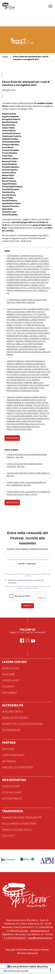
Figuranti (8, 687)
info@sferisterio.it (39, 931)
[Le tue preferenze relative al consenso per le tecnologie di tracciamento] (50, 969)
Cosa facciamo (11, 792)
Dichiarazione (11, 730)
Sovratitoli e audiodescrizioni (22, 724)
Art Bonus (9, 761)
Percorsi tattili (12, 712)
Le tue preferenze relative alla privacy (29, 966)
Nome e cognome (27, 564)
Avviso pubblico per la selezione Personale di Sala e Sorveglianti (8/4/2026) (26, 483)
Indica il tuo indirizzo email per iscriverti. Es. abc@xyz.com (27, 560)
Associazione (11, 786)
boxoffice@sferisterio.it (40, 938)
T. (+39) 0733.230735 (14, 938)
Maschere (8, 674)
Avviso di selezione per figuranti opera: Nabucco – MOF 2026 (28, 474)
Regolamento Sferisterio (19, 824)
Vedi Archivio (12, 438)
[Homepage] (9, 6)
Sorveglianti (10, 680)
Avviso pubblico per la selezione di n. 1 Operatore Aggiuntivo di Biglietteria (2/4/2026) (28, 493)
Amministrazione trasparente (22, 818)
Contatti (8, 836)
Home (5, 56)
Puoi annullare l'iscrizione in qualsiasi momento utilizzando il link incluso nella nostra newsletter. (27, 587)
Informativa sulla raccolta (15, 971)
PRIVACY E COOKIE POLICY (17, 830)
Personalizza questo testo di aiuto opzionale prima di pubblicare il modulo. (27, 575)
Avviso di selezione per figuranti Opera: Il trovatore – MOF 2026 (25, 465)
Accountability (12, 799)
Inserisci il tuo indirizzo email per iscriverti (27, 549)
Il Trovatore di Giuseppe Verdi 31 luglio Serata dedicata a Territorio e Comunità (27, 301)
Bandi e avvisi (10, 668)
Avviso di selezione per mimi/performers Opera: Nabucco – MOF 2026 (27, 456)
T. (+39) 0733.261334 (17, 931)
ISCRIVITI (28, 606)
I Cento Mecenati (13, 755)
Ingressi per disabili (15, 718)
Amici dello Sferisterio (17, 767)
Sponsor (8, 749)
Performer (9, 693)
